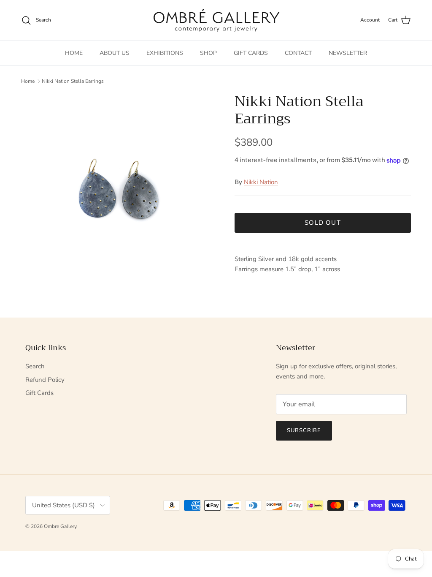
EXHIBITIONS (164, 53)
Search (35, 366)
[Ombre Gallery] (216, 20)
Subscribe (304, 430)
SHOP (208, 53)
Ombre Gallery (60, 526)
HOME (74, 53)
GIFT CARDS (251, 53)
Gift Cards (39, 393)
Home (28, 81)
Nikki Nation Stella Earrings (73, 81)
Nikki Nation (261, 182)
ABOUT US (115, 53)
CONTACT (298, 53)
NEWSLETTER (348, 53)
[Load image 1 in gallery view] (118, 190)
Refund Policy (45, 380)
